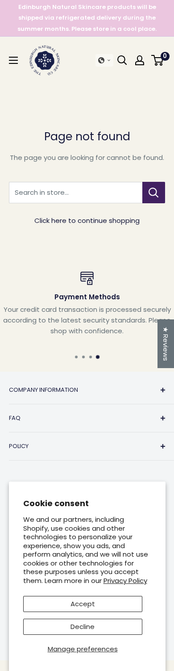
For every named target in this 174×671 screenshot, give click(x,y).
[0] (157, 60)
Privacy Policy (125, 580)
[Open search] (122, 60)
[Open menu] (13, 60)
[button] (104, 60)
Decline (82, 626)
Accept (82, 603)
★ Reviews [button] (165, 344)
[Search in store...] (153, 192)
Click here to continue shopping (87, 220)
